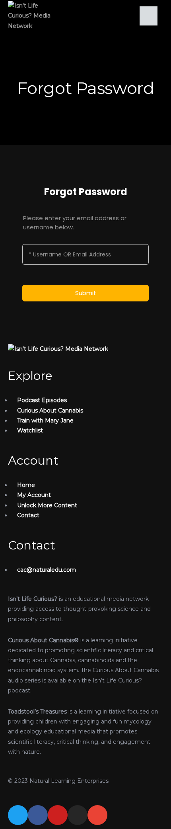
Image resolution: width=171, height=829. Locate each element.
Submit (85, 293)
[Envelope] (97, 815)
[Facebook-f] (38, 815)
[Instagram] (77, 815)
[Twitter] (18, 815)
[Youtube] (58, 815)
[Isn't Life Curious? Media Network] (58, 348)
